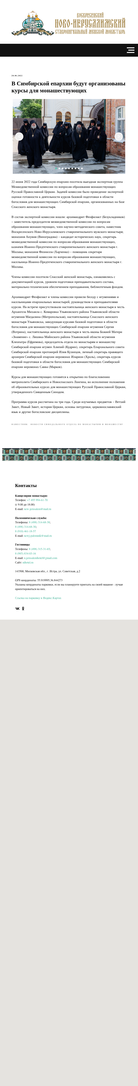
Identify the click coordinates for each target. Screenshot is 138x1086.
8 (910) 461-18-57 (25, 531)
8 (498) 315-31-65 (39, 549)
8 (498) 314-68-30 (25, 526)
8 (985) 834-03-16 (25, 553)
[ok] (23, 608)
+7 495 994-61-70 (37, 500)
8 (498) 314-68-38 (39, 522)
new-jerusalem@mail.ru (37, 509)
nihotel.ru (28, 562)
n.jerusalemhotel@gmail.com (40, 558)
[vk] (17, 608)
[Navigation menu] (130, 50)
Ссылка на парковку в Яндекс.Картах (38, 598)
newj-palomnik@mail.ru (38, 535)
